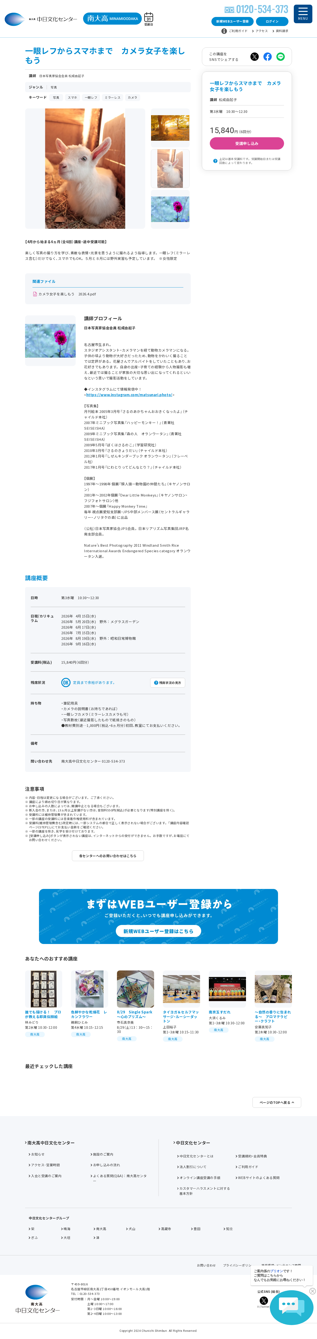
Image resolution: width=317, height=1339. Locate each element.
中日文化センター (193, 1143)
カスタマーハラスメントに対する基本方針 (204, 1191)
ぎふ (34, 1237)
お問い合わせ (206, 1265)
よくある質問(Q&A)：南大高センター (120, 1178)
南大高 (101, 1228)
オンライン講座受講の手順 (200, 1177)
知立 (229, 1228)
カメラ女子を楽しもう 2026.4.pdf (67, 293)
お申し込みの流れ (106, 1165)
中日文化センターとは (196, 1156)
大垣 (67, 1237)
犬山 (132, 1228)
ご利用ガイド (238, 31)
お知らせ (38, 1154)
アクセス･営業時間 (45, 1165)
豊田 (197, 1228)
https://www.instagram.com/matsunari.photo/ (129, 394)
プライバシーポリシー (239, 1265)
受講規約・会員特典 (252, 1156)
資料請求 (282, 31)
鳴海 (67, 1228)
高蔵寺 (166, 1228)
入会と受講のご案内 (46, 1175)
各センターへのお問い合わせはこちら (108, 855)
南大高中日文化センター (51, 1143)
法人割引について (193, 1166)
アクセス (262, 31)
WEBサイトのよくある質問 (259, 1177)
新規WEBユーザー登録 (232, 21)
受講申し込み (247, 143)
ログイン (272, 21)
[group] (170, 127)
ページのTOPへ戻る (275, 1102)
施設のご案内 (103, 1154)
